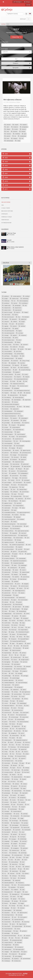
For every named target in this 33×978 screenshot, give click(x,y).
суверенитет (16, 409)
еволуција (19, 942)
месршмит (25, 618)
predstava (21, 519)
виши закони (18, 310)
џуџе (27, 468)
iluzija (21, 708)
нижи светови (16, 464)
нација (15, 507)
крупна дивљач (7, 910)
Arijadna (13, 588)
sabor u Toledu (7, 344)
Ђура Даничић (16, 827)
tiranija (5, 544)
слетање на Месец (8, 530)
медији (22, 903)
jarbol (5, 655)
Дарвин (6, 636)
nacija (15, 494)
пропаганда (23, 852)
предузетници (7, 944)
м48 (21, 392)
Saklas (29, 349)
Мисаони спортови (7, 211)
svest (8, 131)
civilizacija (14, 875)
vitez (29, 627)
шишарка (20, 358)
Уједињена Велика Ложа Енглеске (12, 413)
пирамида (6, 908)
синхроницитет (8, 740)
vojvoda (17, 450)
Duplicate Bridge (18, 926)
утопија (6, 427)
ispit (25, 133)
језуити (13, 634)
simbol (27, 613)
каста (11, 719)
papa (22, 346)
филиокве (6, 360)
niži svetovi (6, 457)
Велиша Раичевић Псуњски (18, 641)
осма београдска (21, 434)
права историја (25, 572)
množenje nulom (8, 376)
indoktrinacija (7, 783)
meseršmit (6, 625)
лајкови (6, 609)
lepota (14, 896)
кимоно (6, 836)
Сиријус (26, 312)
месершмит (7, 616)
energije (14, 455)
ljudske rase (7, 917)
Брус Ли (14, 836)
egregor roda (7, 328)
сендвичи (15, 889)
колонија (6, 689)
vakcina (6, 754)
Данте (5, 744)
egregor (16, 328)
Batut (20, 406)
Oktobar (14, 774)
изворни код (14, 487)
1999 (5, 468)
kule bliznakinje (16, 528)
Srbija (5, 425)
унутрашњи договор (17, 940)
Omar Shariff (7, 926)
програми (6, 563)
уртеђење (6, 303)
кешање (6, 418)
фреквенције (7, 461)
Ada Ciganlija (7, 662)
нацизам (6, 464)
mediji (5, 323)
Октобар (16, 779)
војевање (16, 958)
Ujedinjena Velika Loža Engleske (11, 404)
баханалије (6, 691)
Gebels (6, 875)
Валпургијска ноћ (8, 892)
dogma (19, 330)
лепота (6, 894)
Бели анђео (18, 648)
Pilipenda (24, 395)
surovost (27, 694)
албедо (6, 643)
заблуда (25, 609)
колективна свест (18, 855)
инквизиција (23, 565)
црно (5, 937)
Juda (21, 774)
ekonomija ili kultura (9, 915)
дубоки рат (25, 464)
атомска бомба (19, 537)
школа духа (26, 480)
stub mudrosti (7, 438)
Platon (5, 737)
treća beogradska (26, 441)
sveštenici (27, 866)
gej (21, 868)
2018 (6, 185)
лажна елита (25, 717)
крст (27, 905)
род (25, 305)
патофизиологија (8, 666)
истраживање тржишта (9, 512)
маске (14, 484)
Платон (13, 724)
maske (15, 845)
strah (29, 544)
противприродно (8, 411)
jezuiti (23, 625)
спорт (5, 905)
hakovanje (6, 708)
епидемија (6, 841)
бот (21, 935)
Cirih (17, 441)
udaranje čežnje (22, 489)
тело (16, 758)
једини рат (23, 459)
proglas (6, 298)
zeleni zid (23, 834)
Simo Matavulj (7, 397)
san (17, 655)
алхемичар (14, 852)
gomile (19, 602)
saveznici (13, 471)
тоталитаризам (22, 558)
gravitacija (25, 848)
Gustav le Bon (7, 606)
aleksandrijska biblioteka (22, 379)
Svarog (5, 820)
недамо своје (7, 305)
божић (5, 319)
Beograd (6, 528)
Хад (5, 742)
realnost (6, 749)
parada (5, 868)
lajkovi (14, 599)
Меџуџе (20, 468)
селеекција (16, 788)
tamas (5, 629)
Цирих (18, 432)
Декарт (6, 864)
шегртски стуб (7, 712)
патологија (19, 666)
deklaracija (6, 300)
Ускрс (5, 473)
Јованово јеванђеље (9, 882)
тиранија (6, 560)
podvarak (23, 843)
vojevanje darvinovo (18, 919)
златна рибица (14, 862)
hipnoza (24, 129)
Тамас (27, 636)
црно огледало (7, 482)
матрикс (22, 592)
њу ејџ (17, 813)
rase (15, 917)
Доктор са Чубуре (15, 102)
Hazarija (6, 579)
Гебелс (14, 878)
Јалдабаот (17, 372)
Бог (20, 767)
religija (21, 818)
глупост (24, 570)
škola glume (7, 726)
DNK (23, 356)
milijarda (27, 376)
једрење (21, 643)
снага (26, 892)
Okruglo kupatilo (25, 659)
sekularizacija (26, 816)
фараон (28, 776)
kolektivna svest (15, 850)
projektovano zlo (19, 438)
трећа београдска (8, 434)
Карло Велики (7, 369)
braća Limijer (7, 526)
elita (13, 602)
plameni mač (7, 592)
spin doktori (21, 323)
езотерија (6, 811)
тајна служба (7, 684)
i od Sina (6, 346)
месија (15, 763)
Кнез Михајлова (8, 517)
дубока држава (16, 466)
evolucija (20, 915)
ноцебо (16, 124)
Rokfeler (27, 873)
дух (29, 763)
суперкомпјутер (16, 427)
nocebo (16, 129)
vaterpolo (6, 321)
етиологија (6, 664)
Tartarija (14, 579)
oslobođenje (25, 298)
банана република (24, 721)
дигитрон (24, 931)
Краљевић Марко (24, 639)
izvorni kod (24, 478)
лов (14, 912)
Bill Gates (28, 926)
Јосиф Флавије (7, 372)
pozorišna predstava (9, 547)
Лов (2, 205)
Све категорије (5, 202)
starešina (22, 887)
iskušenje (23, 326)
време (24, 689)
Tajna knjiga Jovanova (20, 590)
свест (8, 127)
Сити (14, 489)
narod (21, 494)
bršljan (14, 349)
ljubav (20, 724)
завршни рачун (7, 618)
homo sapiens (23, 917)
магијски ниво (23, 484)
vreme (22, 696)
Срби (13, 857)
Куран (13, 767)
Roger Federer (22, 924)
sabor (24, 655)
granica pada (7, 553)
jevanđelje (26, 770)
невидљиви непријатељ (21, 740)
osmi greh (6, 521)
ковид (18, 140)
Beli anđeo (6, 659)
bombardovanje (23, 471)
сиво (12, 937)
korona (22, 845)
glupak (15, 553)
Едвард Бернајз (7, 613)
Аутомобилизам (6, 222)
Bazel (18, 443)
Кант (23, 862)
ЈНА (5, 395)
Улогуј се (28, 2)
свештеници (15, 871)
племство (12, 873)
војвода (13, 448)
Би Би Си (6, 878)
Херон (11, 742)
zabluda (6, 602)
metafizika (17, 133)
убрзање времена (18, 776)
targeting (6, 491)
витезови (6, 765)
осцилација (7, 581)
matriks (20, 588)
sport (13, 323)
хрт (5, 645)
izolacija (25, 783)
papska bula (23, 749)
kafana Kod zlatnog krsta (9, 524)
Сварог (6, 825)
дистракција (7, 793)
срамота (16, 616)
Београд (19, 540)
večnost (6, 735)
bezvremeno (7, 698)
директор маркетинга (24, 512)
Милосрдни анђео (19, 949)
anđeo (18, 859)
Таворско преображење (10, 415)
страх (20, 737)
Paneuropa (13, 629)
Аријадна (26, 583)
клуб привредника (8, 947)
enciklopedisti (16, 816)
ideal (24, 850)
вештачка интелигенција (10, 935)
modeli (26, 374)
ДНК (16, 369)
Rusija (13, 381)
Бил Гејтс (27, 744)
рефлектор (23, 319)
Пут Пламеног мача (8, 760)
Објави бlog (15, 37)
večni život (20, 680)
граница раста (13, 567)
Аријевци (18, 517)
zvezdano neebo (17, 657)
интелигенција (14, 717)
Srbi (5, 859)
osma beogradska (8, 443)
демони (6, 940)
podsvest (15, 131)
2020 (6, 177)
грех (28, 537)
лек (22, 138)
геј (5, 873)
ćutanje (14, 521)
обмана (8, 129)
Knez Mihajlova (14, 501)
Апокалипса (21, 882)
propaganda (16, 848)
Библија (27, 767)
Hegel (23, 864)
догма (16, 337)
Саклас (14, 367)
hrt (12, 655)
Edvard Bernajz (18, 604)
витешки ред (7, 365)
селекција (6, 788)
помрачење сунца (19, 461)
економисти (20, 947)
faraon (18, 772)
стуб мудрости (7, 429)
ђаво (13, 701)
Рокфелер (22, 878)
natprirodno (27, 399)
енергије (6, 466)
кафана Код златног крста (10, 535)
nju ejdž (6, 818)
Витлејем (26, 317)
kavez (27, 549)
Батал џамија (7, 576)
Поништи (15, 63)
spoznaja (26, 823)
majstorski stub (21, 728)
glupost (29, 553)
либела (6, 871)
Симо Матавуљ (17, 399)
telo (5, 747)
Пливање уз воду (6, 216)
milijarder (18, 376)
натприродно (20, 411)
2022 (6, 169)
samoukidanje (17, 422)
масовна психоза (8, 390)
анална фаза (7, 514)
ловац (20, 905)
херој (13, 636)
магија (5, 487)
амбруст (21, 620)
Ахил (19, 744)
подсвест (24, 124)
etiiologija (20, 673)
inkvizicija (6, 551)
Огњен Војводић (20, 445)
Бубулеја (28, 392)
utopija (12, 436)
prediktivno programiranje (18, 544)
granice (14, 551)
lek (15, 136)
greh (27, 526)
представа (14, 533)
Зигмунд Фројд (22, 611)
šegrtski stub (17, 726)
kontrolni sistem (24, 586)
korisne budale (23, 599)
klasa (26, 731)
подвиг (17, 618)
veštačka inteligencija (9, 682)
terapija (16, 671)
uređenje (27, 296)
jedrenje (24, 652)
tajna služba (7, 694)
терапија (16, 662)
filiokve (17, 344)
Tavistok (12, 480)
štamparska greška (8, 342)
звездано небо (7, 648)
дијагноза (23, 954)
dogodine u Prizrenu (9, 542)
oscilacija (6, 586)
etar (5, 480)
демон (5, 721)
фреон (25, 951)
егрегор (22, 898)
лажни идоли (17, 664)
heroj (15, 627)
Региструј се (18, 2)
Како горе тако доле (9, 317)
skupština (17, 576)
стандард (6, 951)
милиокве (15, 360)
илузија (13, 703)
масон (5, 852)
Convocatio (6, 770)
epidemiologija (15, 678)
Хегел (5, 862)
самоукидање (24, 418)
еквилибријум (23, 703)
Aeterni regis (17, 770)
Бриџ (17, 931)
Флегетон (27, 742)
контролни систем (8, 583)
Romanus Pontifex (21, 756)
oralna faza (6, 494)
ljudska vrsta (7, 919)
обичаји (13, 905)
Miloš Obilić (6, 627)
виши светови (27, 466)
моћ (5, 719)
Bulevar (6, 903)
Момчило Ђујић (8, 445)
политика (22, 908)
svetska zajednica (17, 296)
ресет (18, 583)
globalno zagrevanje (8, 680)
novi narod (12, 781)
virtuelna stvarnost (18, 710)
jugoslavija (22, 425)
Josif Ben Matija (20, 353)
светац (20, 636)
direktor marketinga (8, 498)
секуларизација (8, 813)
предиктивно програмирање (19, 560)
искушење (23, 335)
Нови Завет (7, 779)
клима (5, 954)
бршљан (25, 365)
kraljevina (26, 422)
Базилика (6, 367)
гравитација (7, 855)
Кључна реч (4, 42)
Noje (5, 501)
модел (24, 788)
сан (11, 645)
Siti (19, 480)
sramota (13, 620)
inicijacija (6, 898)
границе (23, 567)
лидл (23, 889)
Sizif (24, 735)
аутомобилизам (26, 958)
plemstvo (14, 868)
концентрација (7, 931)
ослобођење (24, 303)
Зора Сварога (16, 823)
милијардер (7, 388)
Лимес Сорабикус (24, 367)
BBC (19, 873)
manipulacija (23, 136)
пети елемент (18, 482)
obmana (23, 131)
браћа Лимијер (7, 537)
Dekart (5, 866)
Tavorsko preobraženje (9, 406)
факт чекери (18, 606)
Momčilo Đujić (7, 450)
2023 (6, 165)
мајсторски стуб (22, 714)
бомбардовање (24, 473)
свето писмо (7, 314)
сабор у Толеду (25, 360)
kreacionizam (7, 921)
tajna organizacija (26, 691)
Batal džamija (23, 579)
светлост (12, 714)
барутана (17, 365)
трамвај (27, 606)
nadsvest (14, 326)
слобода (16, 691)
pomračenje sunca (26, 452)
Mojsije (6, 774)
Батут (21, 415)
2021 (6, 173)
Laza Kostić (17, 829)
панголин (24, 841)
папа (5, 363)
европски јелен (23, 912)
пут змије (20, 760)
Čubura (15, 659)
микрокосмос (7, 307)
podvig (16, 622)
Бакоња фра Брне (19, 397)
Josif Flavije (6, 356)
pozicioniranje (25, 491)
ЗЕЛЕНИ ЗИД (23, 839)
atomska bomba (18, 526)
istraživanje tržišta (17, 496)
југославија (6, 422)
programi (20, 547)
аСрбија (3, 24)
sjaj (24, 726)
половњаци (7, 960)
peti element (15, 475)
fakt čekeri (6, 599)
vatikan (27, 754)
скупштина (6, 574)
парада (23, 871)
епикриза (28, 666)
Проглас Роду (11, 233)
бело (18, 937)
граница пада (7, 570)
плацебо (15, 138)
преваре (26, 937)
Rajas (5, 632)
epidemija (6, 843)
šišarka (18, 342)
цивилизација (7, 880)
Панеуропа (13, 639)
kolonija (15, 696)
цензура (6, 701)
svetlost (6, 728)
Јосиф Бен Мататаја (25, 369)
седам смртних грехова (22, 530)
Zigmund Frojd (7, 604)
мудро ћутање (23, 535)
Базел (5, 436)
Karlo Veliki (18, 351)
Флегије (19, 742)
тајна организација (22, 682)
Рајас (5, 639)
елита (5, 611)
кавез (15, 565)
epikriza (6, 678)
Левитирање (5, 219)
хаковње (21, 701)
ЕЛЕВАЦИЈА (4, 214)
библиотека (25, 825)
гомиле (13, 611)
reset (5, 588)
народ (23, 507)
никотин (28, 935)
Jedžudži (6, 459)
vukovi (26, 657)
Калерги (6, 641)
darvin (13, 924)
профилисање (7, 505)
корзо (15, 510)
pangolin (15, 843)
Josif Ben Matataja (8, 353)
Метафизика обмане (12, 99)
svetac (21, 627)
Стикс (12, 744)
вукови (26, 648)
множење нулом (24, 386)
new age (14, 818)
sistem (14, 708)
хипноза (8, 124)
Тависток (6, 489)
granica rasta (23, 551)
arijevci (23, 501)
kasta (5, 733)
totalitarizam (21, 542)
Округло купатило (16, 650)
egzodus (15, 786)
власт (14, 908)
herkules (6, 409)
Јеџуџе (12, 468)
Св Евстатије (18, 910)
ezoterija (6, 816)
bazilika (21, 349)
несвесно (15, 127)
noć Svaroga (7, 845)
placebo (8, 136)
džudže (24, 457)
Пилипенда (6, 399)
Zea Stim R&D (20, 975)
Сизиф (5, 724)
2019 (6, 181)
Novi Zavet (26, 772)
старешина (6, 885)
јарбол (28, 643)
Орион (16, 314)
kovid (8, 138)
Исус (19, 317)
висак (27, 868)
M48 (20, 381)
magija (15, 478)
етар (23, 487)
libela (19, 866)
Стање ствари (5, 208)
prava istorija (26, 576)
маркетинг (6, 510)
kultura (6, 924)
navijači (23, 321)
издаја (5, 620)
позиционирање (19, 505)
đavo (27, 705)
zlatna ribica (14, 864)
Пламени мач (22, 597)
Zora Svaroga (15, 820)
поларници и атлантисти (18, 383)
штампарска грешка (9, 358)
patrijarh (15, 834)
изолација (28, 790)
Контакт (28, 5)
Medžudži (14, 459)
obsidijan (24, 475)
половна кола (17, 960)
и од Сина (22, 363)
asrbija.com (14, 954)
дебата (16, 944)
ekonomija (26, 921)
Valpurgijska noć (15, 894)
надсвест (15, 335)
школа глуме (25, 712)
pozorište (20, 549)
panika (18, 374)
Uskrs (5, 471)
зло (5, 567)
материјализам (7, 595)
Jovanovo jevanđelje (24, 885)
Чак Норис (22, 836)
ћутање (6, 533)
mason (5, 850)
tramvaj (16, 402)
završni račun (7, 622)
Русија (14, 392)
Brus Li (15, 832)
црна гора (6, 420)
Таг (2, 56)
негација (6, 335)
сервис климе (16, 951)
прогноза (25, 662)
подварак (16, 841)
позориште (6, 565)
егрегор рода (7, 337)
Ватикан (6, 767)
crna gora (13, 425)
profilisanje (15, 491)
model (21, 781)
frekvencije (15, 452)
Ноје (24, 514)
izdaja (23, 622)
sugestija (6, 326)
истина (6, 857)
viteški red (14, 346)
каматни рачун (7, 949)
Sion (5, 887)
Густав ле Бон (19, 613)
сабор (17, 645)
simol (29, 620)
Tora (13, 754)
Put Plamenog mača (24, 747)
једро (13, 643)
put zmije (14, 749)
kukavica (15, 586)
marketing (6, 496)
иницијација (26, 894)
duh (19, 751)
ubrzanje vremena (8, 772)
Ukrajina (6, 381)
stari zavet (23, 786)
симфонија (17, 880)
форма (13, 737)
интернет (16, 933)
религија (25, 813)
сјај (5, 714)
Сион (15, 885)
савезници (13, 473)
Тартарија (24, 574)
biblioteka (6, 823)
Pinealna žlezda (7, 441)
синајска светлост (8, 942)
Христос (18, 312)
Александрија (15, 825)
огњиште (28, 482)
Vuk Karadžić (27, 829)
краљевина (16, 420)
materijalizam (7, 590)
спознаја (6, 827)
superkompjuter (22, 436)
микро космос (7, 310)
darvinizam (17, 921)
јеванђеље (6, 776)
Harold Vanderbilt (8, 928)
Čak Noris (6, 834)
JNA (26, 381)
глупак (16, 570)
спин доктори (7, 956)
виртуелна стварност (9, 705)
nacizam (6, 455)
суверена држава (8, 687)
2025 (6, 158)
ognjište (6, 475)
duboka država (23, 455)
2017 (6, 189)
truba (25, 859)
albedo (5, 634)
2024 (6, 161)
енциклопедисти (17, 811)
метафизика (25, 127)
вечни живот (7, 671)
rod (14, 300)
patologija (25, 675)
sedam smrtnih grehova (9, 519)
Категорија (4, 49)
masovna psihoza (8, 379)
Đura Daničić (7, 832)
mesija (5, 751)
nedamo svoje (15, 298)
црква (5, 839)
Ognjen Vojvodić (26, 450)
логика (18, 928)
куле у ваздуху (18, 956)
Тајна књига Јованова (9, 597)
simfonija (23, 875)
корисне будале (16, 609)
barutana (6, 349)
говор (5, 448)
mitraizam (25, 344)
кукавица (16, 581)
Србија (24, 420)
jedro (16, 652)
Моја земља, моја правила (15, 247)
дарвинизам (7, 958)
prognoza (24, 671)
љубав (16, 712)
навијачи (14, 903)
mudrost (6, 896)
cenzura (20, 705)
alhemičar (6, 848)
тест (15, 592)
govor (20, 448)
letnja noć (6, 657)
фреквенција (7, 758)
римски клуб (7, 572)
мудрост (19, 892)
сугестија (20, 333)
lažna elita (18, 731)
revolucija (24, 901)
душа (23, 763)
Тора (22, 765)
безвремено (16, 689)
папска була (7, 763)
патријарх (13, 839)
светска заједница (23, 300)
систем (6, 703)
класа (5, 717)
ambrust (15, 625)
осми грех (23, 533)
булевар (16, 901)
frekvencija (12, 747)
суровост (17, 684)
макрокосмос (18, 307)
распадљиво (19, 687)
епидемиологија (8, 668)
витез (19, 340)
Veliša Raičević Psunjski (23, 632)
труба (27, 857)
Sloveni (28, 498)
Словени (16, 514)
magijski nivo (7, 478)
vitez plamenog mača (9, 330)
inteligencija (13, 733)
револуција (7, 901)
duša (13, 751)
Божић (9, 240)
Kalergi (12, 632)
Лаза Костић (26, 827)
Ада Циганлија (7, 652)
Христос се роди (8, 312)
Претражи (15, 67)
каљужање (6, 912)
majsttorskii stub (8, 731)
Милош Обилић (23, 634)
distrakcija (6, 786)
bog (5, 756)
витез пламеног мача (9, 340)
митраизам (13, 363)
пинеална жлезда (8, 432)
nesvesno (9, 133)
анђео (19, 857)
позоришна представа (18, 563)
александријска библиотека (22, 390)
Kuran (19, 754)
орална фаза (7, 507)
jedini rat (6, 452)
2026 (6, 154)
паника (6, 386)
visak (13, 866)
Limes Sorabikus (8, 351)
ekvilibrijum (7, 710)
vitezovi (26, 751)
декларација (17, 305)
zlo (22, 553)
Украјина (6, 392)
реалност (23, 758)
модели (13, 386)
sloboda (26, 698)
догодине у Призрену (9, 558)
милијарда (16, 388)
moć (13, 728)
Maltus (15, 556)
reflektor (15, 321)
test (27, 588)
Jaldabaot (16, 356)
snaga (21, 896)
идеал (27, 855)
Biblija (11, 756)
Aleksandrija (24, 820)
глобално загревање (21, 668)
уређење (6, 296)
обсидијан (6, 484)
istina (5, 673)
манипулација (10, 140)
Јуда (5, 781)
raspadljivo (6, 696)
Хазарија (16, 574)
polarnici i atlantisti (8, 374)
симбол (24, 616)
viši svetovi (16, 457)
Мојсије (24, 779)
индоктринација (17, 790)
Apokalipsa (13, 887)
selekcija (17, 783)
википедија (7, 933)
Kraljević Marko (24, 629)
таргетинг (18, 503)
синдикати (6, 889)
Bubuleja (6, 383)
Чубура (6, 650)
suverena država (17, 694)
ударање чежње (8, 503)
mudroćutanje (23, 524)
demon (22, 733)
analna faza (20, 498)
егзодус (16, 793)
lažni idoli (17, 675)
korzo (27, 496)
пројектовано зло (19, 429)
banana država (15, 735)
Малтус (16, 572)
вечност (13, 721)
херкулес (15, 418)
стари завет (24, 793)
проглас (15, 303)
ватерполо (14, 319)
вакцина (15, 765)
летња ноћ (25, 645)
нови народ (7, 790)
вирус (16, 595)
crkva (22, 832)
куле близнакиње (8, 540)
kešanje (27, 406)
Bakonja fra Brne (14, 395)
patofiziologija (7, 675)
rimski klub (6, 556)
